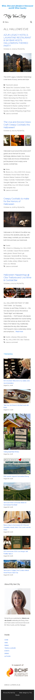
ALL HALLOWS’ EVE (18, 172)
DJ (26, 98)
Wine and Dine (22, 337)
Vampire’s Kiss (11, 188)
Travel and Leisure (12, 85)
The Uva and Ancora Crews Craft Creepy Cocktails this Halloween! (17, 125)
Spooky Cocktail (9, 111)
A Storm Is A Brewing (13, 248)
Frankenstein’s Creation (23, 180)
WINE (6, 642)
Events (8, 245)
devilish (26, 251)
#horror (8, 172)
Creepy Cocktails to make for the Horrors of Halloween (16, 201)
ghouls (9, 253)
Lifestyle (14, 337)
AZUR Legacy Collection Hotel (17, 93)
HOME (6, 640)
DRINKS (6, 653)
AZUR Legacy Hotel (10, 95)
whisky (15, 261)
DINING (6, 645)
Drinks (8, 169)
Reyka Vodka (26, 258)
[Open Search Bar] (31, 22)
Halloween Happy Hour (11, 103)
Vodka (10, 261)
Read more (19, 331)
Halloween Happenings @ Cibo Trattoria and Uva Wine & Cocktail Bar (17, 277)
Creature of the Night (21, 177)
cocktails (10, 251)
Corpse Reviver (18, 251)
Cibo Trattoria (24, 340)
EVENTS (6, 651)
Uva (13, 185)
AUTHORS (7, 656)
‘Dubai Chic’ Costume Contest (15, 87)
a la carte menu (14, 90)
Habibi (21, 100)
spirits (5, 261)
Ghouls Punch (17, 253)
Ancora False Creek (17, 175)
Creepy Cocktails (9, 180)
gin (23, 253)
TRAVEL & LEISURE (10, 648)
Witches (13, 264)
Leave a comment (12, 113)
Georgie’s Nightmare (10, 182)
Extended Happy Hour (11, 100)
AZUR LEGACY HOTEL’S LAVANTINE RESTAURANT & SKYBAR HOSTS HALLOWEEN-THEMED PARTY (17, 40)
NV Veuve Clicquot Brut (18, 108)
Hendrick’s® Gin (16, 256)
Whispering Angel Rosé (22, 111)
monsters (18, 258)
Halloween (27, 100)
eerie (5, 253)
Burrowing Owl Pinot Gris (17, 98)
